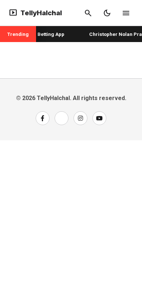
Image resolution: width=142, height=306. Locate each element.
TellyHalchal (35, 13)
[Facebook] (43, 118)
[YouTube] (99, 118)
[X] (61, 118)
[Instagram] (80, 118)
